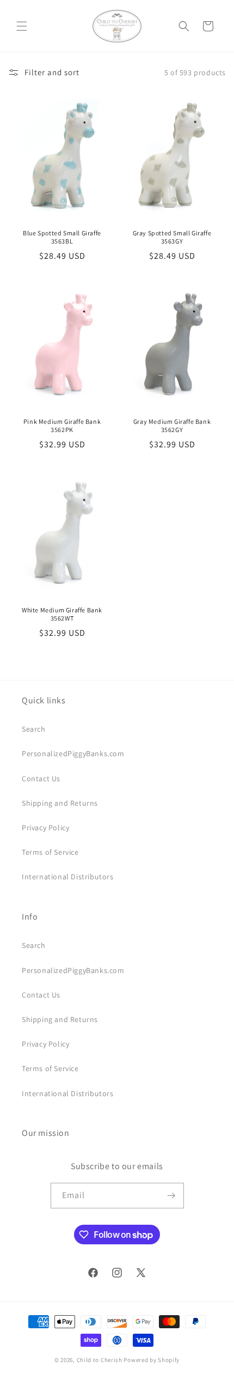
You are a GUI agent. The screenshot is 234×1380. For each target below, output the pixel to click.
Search (34, 729)
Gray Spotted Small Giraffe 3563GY (172, 237)
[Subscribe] (171, 1195)
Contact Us (41, 778)
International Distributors (68, 877)
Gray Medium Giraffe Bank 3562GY (172, 425)
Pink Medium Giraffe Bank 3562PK (62, 425)
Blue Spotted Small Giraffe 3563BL (62, 237)
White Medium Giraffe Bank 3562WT (62, 613)
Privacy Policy (45, 827)
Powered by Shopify (152, 1360)
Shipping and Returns (60, 803)
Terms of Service (50, 852)
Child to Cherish (99, 1360)
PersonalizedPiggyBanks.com (73, 753)
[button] (22, 26)
